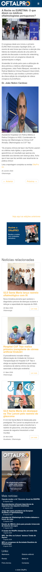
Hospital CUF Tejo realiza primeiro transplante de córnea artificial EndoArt (20, 349)
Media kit (25, 558)
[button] (38, 3)
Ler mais (34, 308)
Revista (4, 558)
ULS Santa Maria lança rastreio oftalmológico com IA (20, 294)
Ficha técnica (6, 563)
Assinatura (5, 554)
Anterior (8, 181)
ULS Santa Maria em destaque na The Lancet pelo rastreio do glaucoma (20, 413)
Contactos (25, 563)
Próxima (32, 181)
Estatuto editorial (28, 554)
